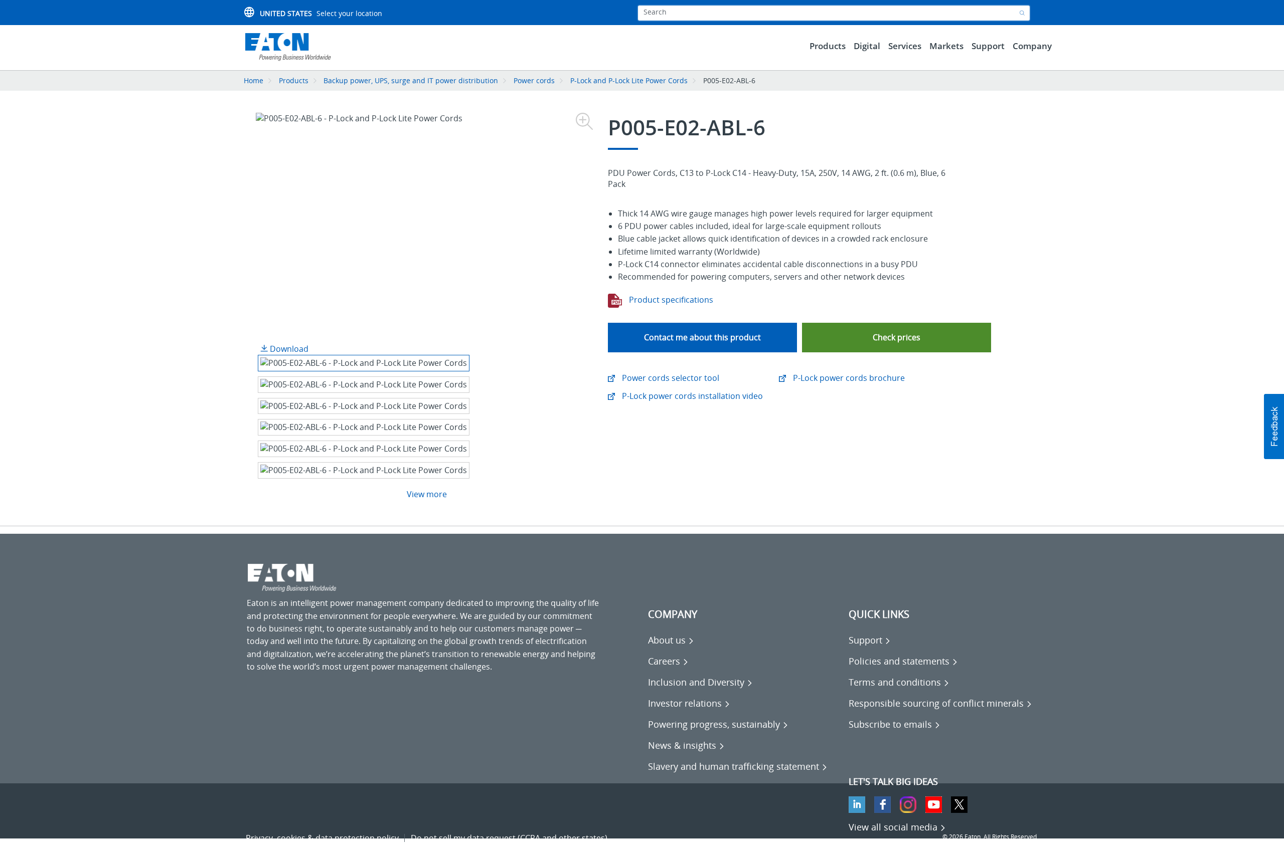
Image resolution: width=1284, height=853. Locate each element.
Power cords (534, 80)
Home (253, 80)
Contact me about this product (702, 337)
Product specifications (670, 299)
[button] (896, 337)
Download (288, 348)
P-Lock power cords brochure (848, 377)
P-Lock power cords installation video (691, 395)
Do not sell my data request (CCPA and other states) (509, 837)
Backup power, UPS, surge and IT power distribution (411, 80)
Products (293, 80)
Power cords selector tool (669, 377)
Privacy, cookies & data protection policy (322, 837)
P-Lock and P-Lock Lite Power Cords (629, 80)
